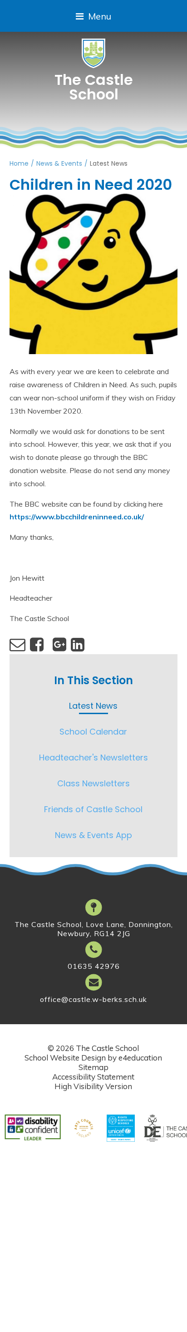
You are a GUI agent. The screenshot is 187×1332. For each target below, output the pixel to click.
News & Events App (93, 835)
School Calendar (93, 731)
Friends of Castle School (93, 809)
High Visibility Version (93, 1086)
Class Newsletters (93, 783)
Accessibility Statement (93, 1076)
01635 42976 (94, 966)
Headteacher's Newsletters (93, 757)
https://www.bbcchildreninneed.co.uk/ (77, 516)
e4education (140, 1057)
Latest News (109, 163)
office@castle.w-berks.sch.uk (93, 999)
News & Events (59, 163)
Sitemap (93, 1067)
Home (19, 163)
